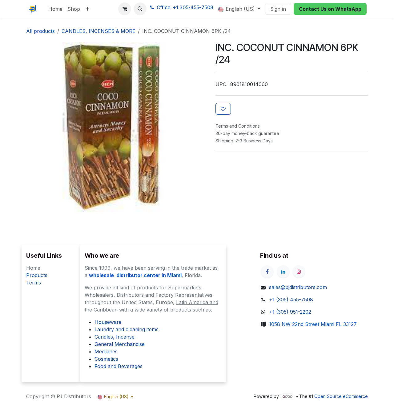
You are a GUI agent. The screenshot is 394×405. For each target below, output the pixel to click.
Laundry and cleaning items (126, 329)
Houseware (108, 322)
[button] (140, 8)
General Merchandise (119, 344)
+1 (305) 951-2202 (290, 312)
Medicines (106, 351)
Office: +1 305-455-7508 (185, 7)
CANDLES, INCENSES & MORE (98, 31)
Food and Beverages (118, 366)
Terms (33, 283)
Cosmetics (106, 359)
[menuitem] (55, 9)
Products (36, 275)
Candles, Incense (114, 337)
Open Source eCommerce (341, 396)
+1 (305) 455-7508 (291, 299)
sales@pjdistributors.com (298, 287)
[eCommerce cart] (124, 8)
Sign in (278, 9)
